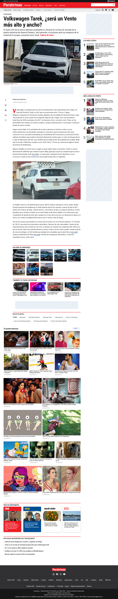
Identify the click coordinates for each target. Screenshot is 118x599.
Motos (41, 5)
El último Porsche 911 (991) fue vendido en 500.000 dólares (24, 551)
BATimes (108, 580)
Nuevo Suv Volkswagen (72, 317)
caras (12, 509)
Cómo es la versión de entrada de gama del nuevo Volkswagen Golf (27, 545)
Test (55, 5)
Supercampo (68, 580)
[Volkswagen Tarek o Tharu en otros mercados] (46, 255)
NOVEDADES (7, 14)
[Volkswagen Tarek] (19, 255)
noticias (32, 509)
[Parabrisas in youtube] (113, 10)
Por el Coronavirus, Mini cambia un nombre (19, 548)
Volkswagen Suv (59, 317)
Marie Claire (35, 580)
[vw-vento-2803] (19, 269)
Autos (35, 5)
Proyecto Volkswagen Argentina (59, 321)
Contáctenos (51, 586)
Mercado (49, 5)
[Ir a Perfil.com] (111, 1)
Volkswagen (22, 317)
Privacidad (60, 586)
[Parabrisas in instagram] (103, 10)
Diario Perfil (11, 580)
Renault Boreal (17, 10)
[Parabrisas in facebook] (106, 10)
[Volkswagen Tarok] (33, 269)
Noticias (27, 5)
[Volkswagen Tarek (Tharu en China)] (74, 255)
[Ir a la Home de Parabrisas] (13, 5)
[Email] (6, 120)
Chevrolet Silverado (59, 10)
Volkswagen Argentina (34, 317)
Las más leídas (89, 41)
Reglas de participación (78, 586)
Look (76, 580)
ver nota (35, 154)
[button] (77, 43)
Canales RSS (30, 586)
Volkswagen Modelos (28, 10)
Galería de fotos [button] (47, 35)
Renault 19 (39, 10)
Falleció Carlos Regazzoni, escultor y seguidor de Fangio (23, 542)
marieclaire (52, 509)
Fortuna (43, 580)
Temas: (15, 317)
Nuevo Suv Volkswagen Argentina (22, 321)
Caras (19, 580)
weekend (72, 509)
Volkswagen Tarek (47, 317)
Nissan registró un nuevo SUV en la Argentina (20, 554)
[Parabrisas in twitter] (109, 10)
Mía (87, 580)
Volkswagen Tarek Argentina (41, 321)
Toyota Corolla (47, 10)
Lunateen (93, 580)
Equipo (67, 586)
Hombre (51, 580)
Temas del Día (7, 10)
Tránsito (89, 586)
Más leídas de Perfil (92, 96)
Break (101, 580)
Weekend (59, 580)
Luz (82, 580)
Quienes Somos (41, 586)
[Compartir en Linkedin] (6, 115)
